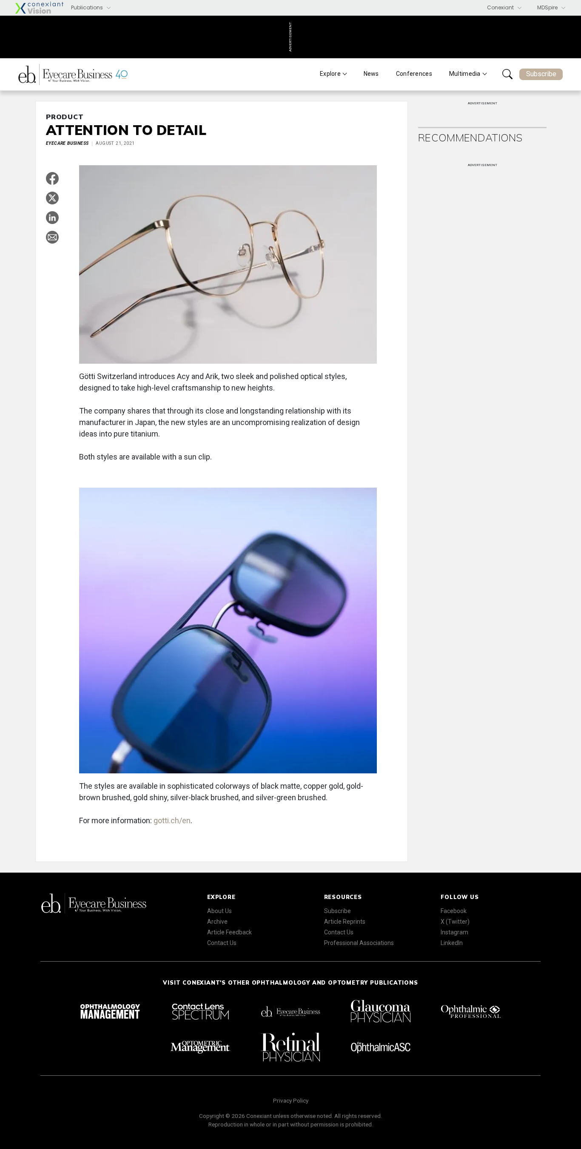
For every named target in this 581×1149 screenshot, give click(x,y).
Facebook (454, 911)
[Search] (507, 74)
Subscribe (541, 74)
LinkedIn (452, 942)
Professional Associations (359, 942)
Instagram (454, 932)
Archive (217, 921)
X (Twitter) (455, 921)
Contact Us (221, 942)
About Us (219, 911)
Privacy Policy (290, 1100)
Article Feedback (229, 932)
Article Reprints (344, 921)
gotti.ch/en (172, 820)
